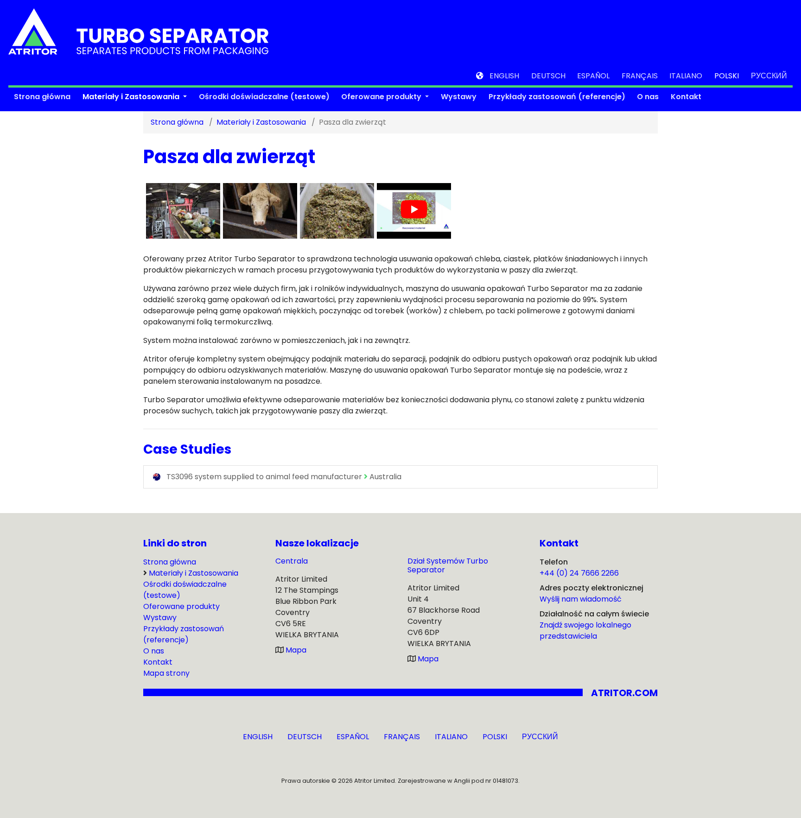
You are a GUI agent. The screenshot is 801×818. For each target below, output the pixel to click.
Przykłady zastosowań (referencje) (557, 96)
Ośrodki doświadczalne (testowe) (264, 96)
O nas (648, 96)
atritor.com (624, 692)
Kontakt (686, 96)
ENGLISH (504, 75)
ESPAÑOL (593, 75)
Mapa (296, 650)
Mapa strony (166, 673)
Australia (283, 476)
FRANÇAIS (640, 75)
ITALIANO (685, 75)
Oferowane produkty (382, 96)
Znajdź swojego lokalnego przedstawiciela (585, 630)
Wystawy (459, 96)
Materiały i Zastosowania (132, 96)
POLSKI (726, 75)
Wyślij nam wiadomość (581, 599)
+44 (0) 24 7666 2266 (579, 573)
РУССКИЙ (769, 75)
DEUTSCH (548, 75)
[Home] (138, 30)
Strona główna (42, 96)
